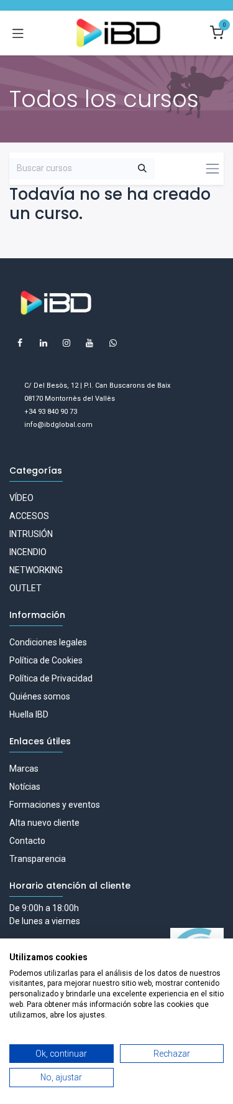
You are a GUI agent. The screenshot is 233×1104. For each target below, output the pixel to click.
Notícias (24, 787)
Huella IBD (28, 714)
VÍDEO (21, 498)
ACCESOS (29, 516)
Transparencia (37, 859)
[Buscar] (142, 168)
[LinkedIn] (43, 343)
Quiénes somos (39, 696)
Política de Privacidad (51, 678)
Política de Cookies (46, 660)
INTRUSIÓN (31, 534)
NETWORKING (36, 570)
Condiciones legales (48, 642)
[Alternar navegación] (18, 33)
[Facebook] (20, 343)
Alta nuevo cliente (44, 823)
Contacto (27, 841)
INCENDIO (28, 552)
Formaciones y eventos (54, 805)
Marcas (24, 769)
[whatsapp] (113, 343)
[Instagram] (66, 343)
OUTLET (25, 588)
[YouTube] (89, 343)
